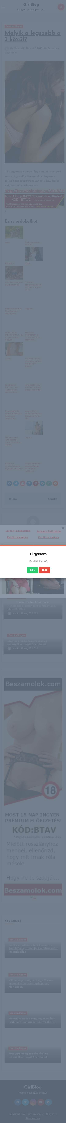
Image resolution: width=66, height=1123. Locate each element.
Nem (44, 570)
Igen (32, 570)
